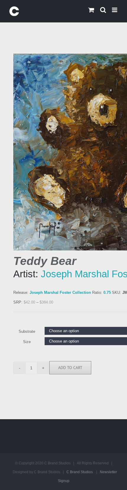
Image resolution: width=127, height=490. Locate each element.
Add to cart (70, 367)
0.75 (107, 292)
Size (27, 342)
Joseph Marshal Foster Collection (60, 292)
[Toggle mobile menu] (115, 10)
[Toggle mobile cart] (91, 10)
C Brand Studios (79, 472)
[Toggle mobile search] (103, 10)
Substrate (27, 331)
